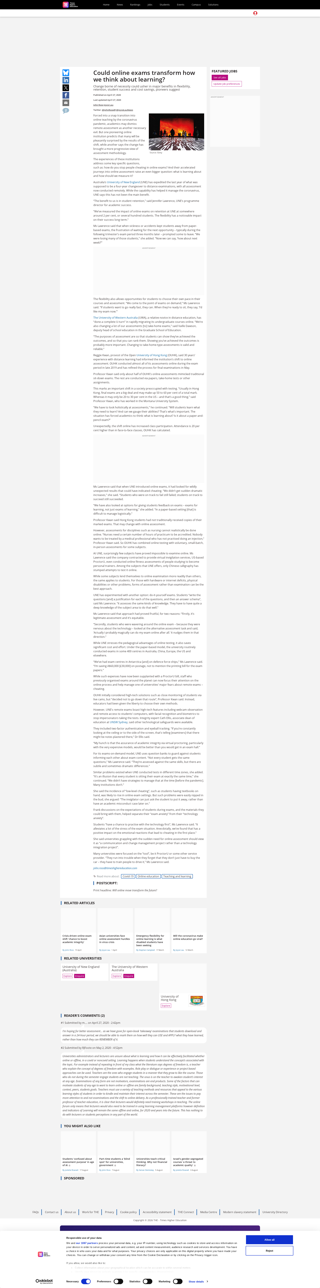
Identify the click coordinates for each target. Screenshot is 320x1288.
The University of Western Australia (115, 317)
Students (165, 4)
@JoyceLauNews (124, 109)
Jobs (150, 4)
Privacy (109, 1212)
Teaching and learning (177, 876)
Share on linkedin (65, 80)
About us (70, 1212)
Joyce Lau (108, 104)
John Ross (98, 104)
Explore (68, 976)
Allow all (269, 1239)
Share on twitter (65, 87)
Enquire (79, 976)
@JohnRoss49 (109, 109)
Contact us (51, 1212)
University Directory (275, 1212)
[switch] (118, 1281)
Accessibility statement (157, 1212)
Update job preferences (227, 83)
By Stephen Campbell (145, 950)
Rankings (135, 4)
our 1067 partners (87, 1243)
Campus (196, 4)
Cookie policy (128, 1212)
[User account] (255, 13)
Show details (196, 1281)
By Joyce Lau (104, 950)
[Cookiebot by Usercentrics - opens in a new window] (44, 1281)
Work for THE (90, 1212)
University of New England (123, 182)
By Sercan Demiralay (145, 1170)
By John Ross (68, 950)
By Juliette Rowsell (70, 1170)
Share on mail (65, 102)
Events (180, 4)
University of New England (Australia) (81, 968)
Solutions (213, 4)
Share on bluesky (65, 72)
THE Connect (186, 1212)
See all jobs (220, 77)
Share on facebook (65, 95)
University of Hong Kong (151, 355)
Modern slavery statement (239, 1212)
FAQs (35, 1212)
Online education (148, 876)
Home (106, 4)
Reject (269, 1250)
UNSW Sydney (119, 722)
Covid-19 (128, 876)
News (120, 4)
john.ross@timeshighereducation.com (115, 868)
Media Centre (208, 1212)
